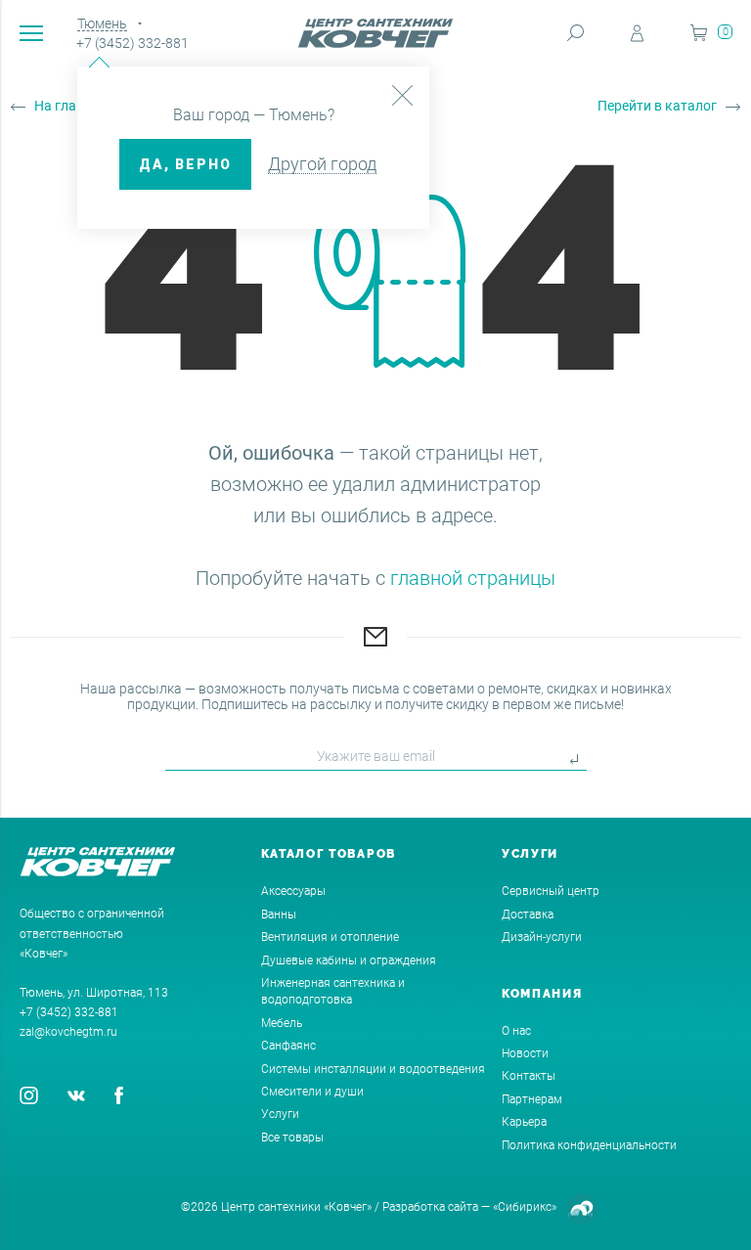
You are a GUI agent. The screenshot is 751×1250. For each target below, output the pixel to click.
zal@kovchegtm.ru (68, 1032)
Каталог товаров (329, 854)
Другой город (322, 164)
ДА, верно (185, 164)
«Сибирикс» (524, 1207)
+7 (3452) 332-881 (132, 43)
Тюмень (102, 23)
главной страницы (472, 578)
